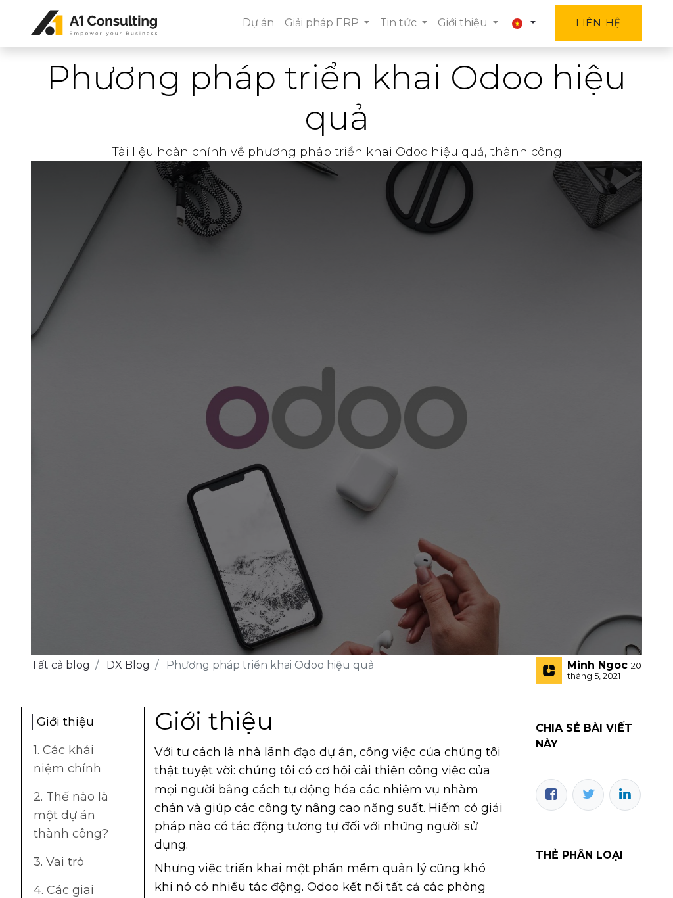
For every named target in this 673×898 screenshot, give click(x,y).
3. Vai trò (59, 862)
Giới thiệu (67, 722)
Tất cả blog (60, 665)
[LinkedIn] (625, 795)
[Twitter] (588, 795)
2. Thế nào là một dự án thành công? (71, 815)
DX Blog (128, 665)
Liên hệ (598, 22)
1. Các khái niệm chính (69, 759)
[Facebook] (551, 795)
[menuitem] (258, 23)
